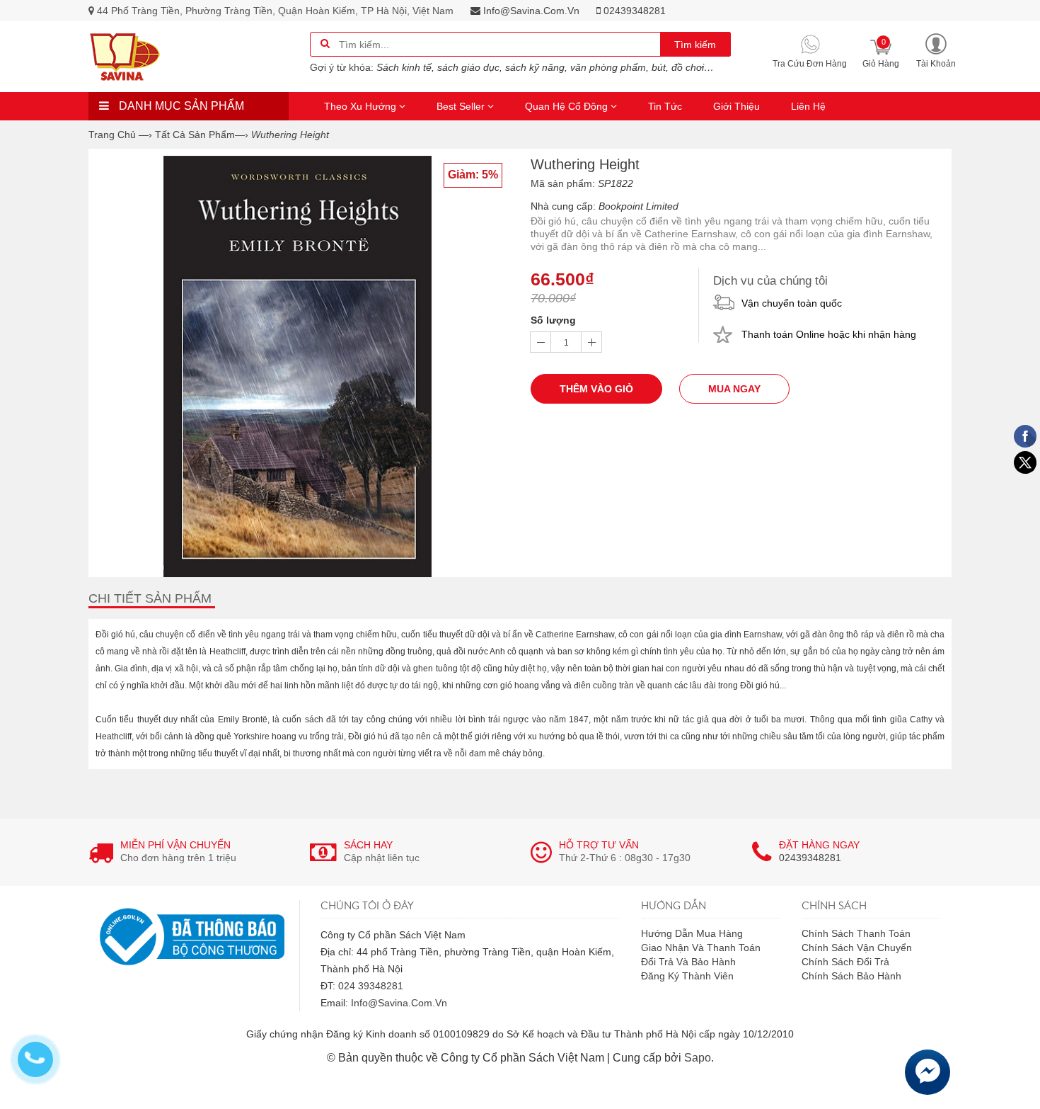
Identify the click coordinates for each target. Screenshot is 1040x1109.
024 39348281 (370, 985)
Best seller (462, 106)
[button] (936, 50)
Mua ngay (734, 388)
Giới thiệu (736, 106)
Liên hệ (808, 106)
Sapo (697, 1058)
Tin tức (665, 106)
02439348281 (633, 10)
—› (201, 134)
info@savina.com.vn (529, 10)
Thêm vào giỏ (596, 388)
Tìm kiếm (695, 44)
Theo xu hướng (361, 106)
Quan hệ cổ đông (568, 106)
